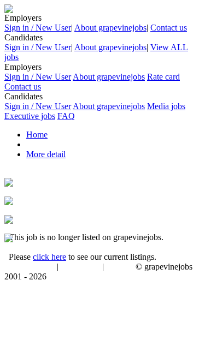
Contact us (168, 27)
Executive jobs (29, 116)
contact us (120, 267)
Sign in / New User (37, 27)
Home (37, 134)
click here (49, 256)
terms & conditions (28, 267)
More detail (46, 154)
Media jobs (166, 106)
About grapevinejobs (110, 27)
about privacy (80, 267)
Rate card (163, 76)
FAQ (66, 116)
